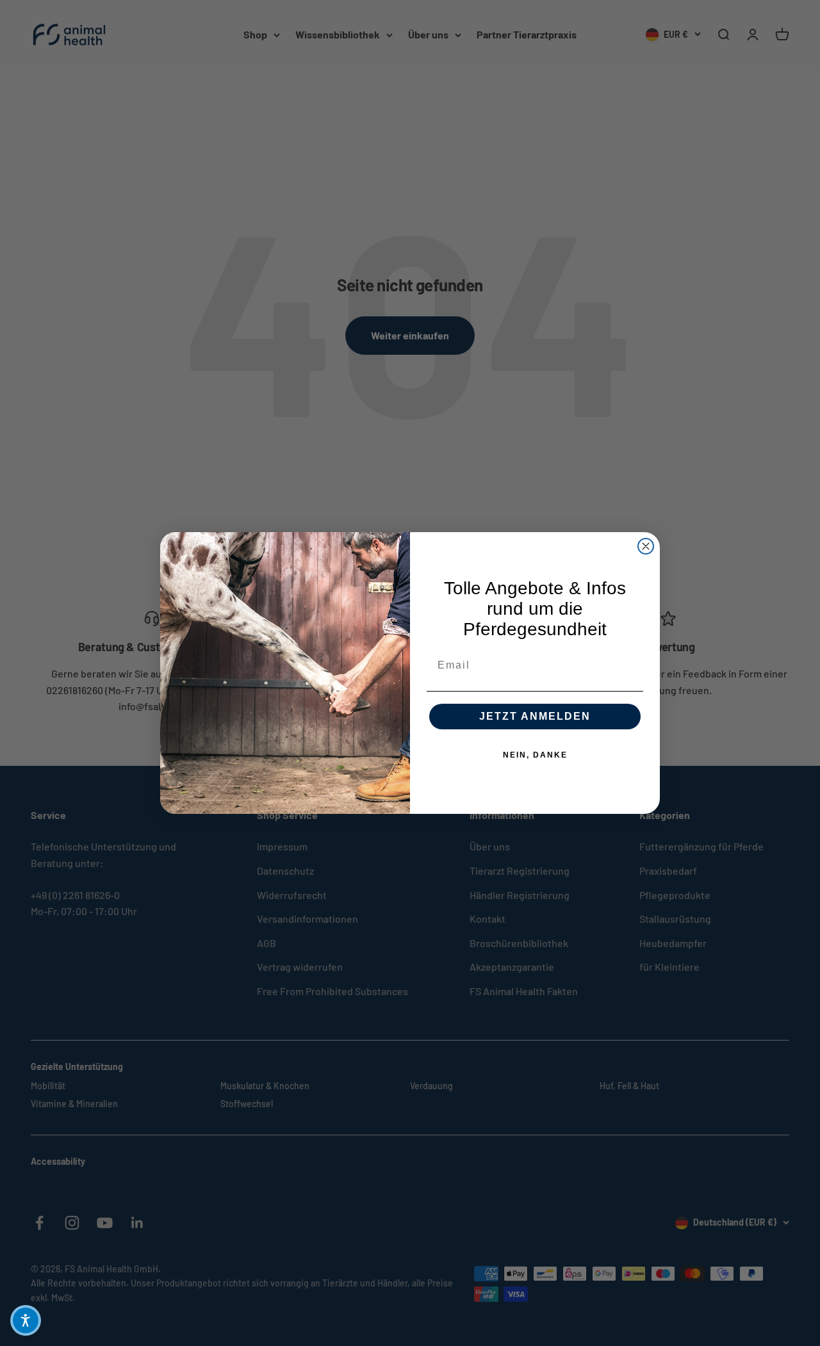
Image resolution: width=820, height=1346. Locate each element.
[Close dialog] (645, 546)
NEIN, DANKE (535, 754)
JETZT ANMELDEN (535, 716)
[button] (25, 1320)
